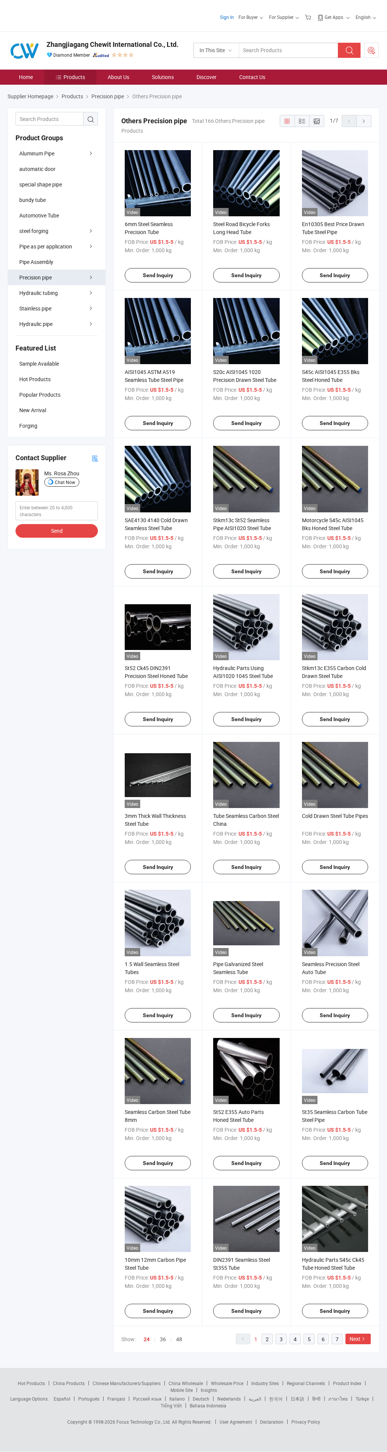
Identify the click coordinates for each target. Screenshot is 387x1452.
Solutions (163, 77)
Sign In (227, 17)
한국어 (276, 1399)
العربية (255, 1399)
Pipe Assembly (36, 261)
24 (147, 1339)
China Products (69, 1383)
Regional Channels (306, 1383)
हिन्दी (316, 1399)
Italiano (177, 1399)
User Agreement (236, 1422)
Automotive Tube (39, 215)
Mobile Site (181, 1390)
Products (74, 77)
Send (57, 530)
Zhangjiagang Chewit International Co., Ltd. (112, 44)
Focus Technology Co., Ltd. (144, 1422)
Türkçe (362, 1399)
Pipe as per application (45, 246)
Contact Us (252, 77)
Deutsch (201, 1399)
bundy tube (32, 199)
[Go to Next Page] (364, 121)
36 (163, 1339)
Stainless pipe (35, 308)
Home (26, 77)
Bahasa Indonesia (208, 1405)
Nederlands (229, 1399)
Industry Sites (265, 1383)
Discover (207, 77)
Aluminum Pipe (36, 153)
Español (62, 1399)
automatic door (37, 168)
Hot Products (31, 1383)
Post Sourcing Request (371, 50)
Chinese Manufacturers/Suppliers (127, 1383)
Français (116, 1399)
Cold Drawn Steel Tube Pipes (335, 815)
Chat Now (65, 482)
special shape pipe (40, 184)
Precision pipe (35, 277)
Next (355, 1338)
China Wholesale (186, 1383)
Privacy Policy (305, 1422)
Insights (209, 1390)
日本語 (297, 1399)
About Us (118, 77)
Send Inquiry (158, 275)
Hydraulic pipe (36, 323)
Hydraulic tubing (38, 292)
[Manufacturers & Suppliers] (56, 15)
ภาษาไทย (338, 1399)
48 (179, 1339)
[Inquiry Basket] (309, 17)
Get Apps (334, 17)
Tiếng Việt (171, 1405)
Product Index (347, 1383)
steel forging (33, 230)
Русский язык (147, 1399)
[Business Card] (95, 458)
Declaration (271, 1422)
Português (88, 1399)
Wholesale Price (227, 1383)
